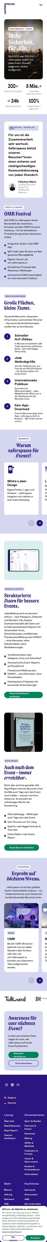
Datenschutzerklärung (12, 1232)
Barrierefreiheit (33, 1204)
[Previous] (31, 523)
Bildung (28, 1138)
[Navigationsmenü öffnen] (41, 5)
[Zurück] (31, 980)
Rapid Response (12, 1125)
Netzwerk (9, 1199)
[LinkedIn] (12, 1085)
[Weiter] (40, 980)
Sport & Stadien (33, 1121)
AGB (27, 1199)
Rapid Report (11, 1130)
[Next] (40, 523)
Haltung (8, 1194)
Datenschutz (31, 1194)
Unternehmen (31, 1174)
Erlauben (35, 1238)
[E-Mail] (18, 1085)
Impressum (30, 1189)
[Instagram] (6, 1085)
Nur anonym (13, 1238)
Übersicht (9, 1121)
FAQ (6, 1204)
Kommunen (30, 1133)
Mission (8, 1189)
